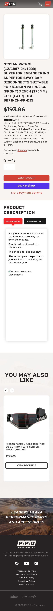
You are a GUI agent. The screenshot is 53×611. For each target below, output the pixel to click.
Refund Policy (26, 577)
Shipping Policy (26, 581)
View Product (26, 465)
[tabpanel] (26, 285)
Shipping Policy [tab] (34, 221)
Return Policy (26, 584)
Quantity (9, 160)
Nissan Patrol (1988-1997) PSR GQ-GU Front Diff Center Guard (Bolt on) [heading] (25, 447)
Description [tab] (13, 221)
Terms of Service (26, 571)
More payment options (26, 192)
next (12, 390)
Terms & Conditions (26, 574)
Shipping (22, 150)
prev (6, 390)
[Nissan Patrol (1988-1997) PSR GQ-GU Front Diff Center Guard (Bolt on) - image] (26, 418)
